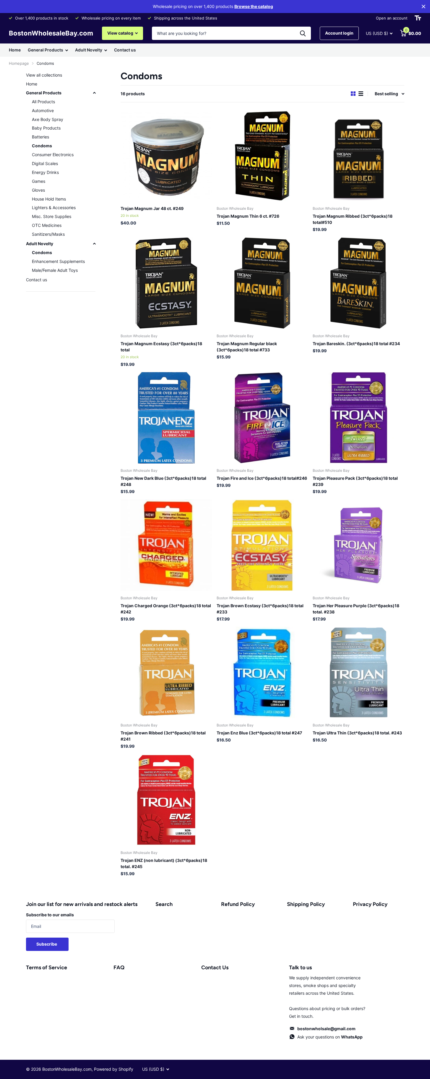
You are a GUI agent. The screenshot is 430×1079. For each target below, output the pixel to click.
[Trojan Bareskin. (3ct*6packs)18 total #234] (358, 283)
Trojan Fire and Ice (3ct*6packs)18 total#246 (262, 478)
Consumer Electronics (53, 154)
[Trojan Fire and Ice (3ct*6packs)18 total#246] (262, 417)
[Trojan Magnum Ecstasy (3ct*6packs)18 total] (166, 283)
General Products (45, 49)
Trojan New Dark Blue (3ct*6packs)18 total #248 (163, 481)
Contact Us (214, 967)
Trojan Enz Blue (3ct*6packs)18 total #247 (259, 732)
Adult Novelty (88, 49)
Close (423, 6)
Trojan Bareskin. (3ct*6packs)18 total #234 (356, 343)
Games (38, 181)
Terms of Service (46, 967)
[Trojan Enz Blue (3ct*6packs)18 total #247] (262, 672)
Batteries (40, 136)
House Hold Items (49, 198)
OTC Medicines (46, 225)
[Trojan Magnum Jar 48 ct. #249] (166, 155)
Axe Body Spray (47, 119)
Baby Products (46, 127)
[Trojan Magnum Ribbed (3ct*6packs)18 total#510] (358, 155)
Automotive (43, 110)
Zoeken (303, 33)
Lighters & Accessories (54, 207)
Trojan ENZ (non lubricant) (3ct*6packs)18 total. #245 (164, 863)
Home (15, 49)
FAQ (118, 967)
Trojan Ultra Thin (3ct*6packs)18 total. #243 (357, 732)
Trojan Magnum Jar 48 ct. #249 (152, 208)
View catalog (120, 32)
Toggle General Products (94, 93)
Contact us (125, 49)
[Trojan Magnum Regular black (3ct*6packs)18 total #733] (262, 283)
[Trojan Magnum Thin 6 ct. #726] (262, 155)
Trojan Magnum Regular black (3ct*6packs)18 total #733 (247, 346)
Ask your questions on (330, 1036)
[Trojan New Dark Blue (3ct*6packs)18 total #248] (166, 417)
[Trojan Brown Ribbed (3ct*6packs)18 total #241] (166, 672)
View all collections (44, 74)
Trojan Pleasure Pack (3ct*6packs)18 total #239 (355, 481)
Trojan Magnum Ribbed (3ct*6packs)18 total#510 (352, 219)
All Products (43, 101)
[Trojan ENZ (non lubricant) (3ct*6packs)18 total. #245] (166, 799)
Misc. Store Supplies (51, 216)
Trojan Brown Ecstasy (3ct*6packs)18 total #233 (260, 608)
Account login (339, 32)
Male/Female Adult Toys (55, 270)
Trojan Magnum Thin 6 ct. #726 (248, 216)
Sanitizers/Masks (48, 234)
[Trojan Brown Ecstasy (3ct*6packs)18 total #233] (262, 545)
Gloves (38, 190)
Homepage (19, 63)
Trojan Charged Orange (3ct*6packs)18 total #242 (166, 608)
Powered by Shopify (113, 1069)
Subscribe (47, 943)
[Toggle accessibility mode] (418, 18)
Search (164, 904)
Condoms (42, 145)
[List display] (360, 93)
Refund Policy (238, 904)
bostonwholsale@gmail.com (326, 1028)
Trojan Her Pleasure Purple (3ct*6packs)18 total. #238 (356, 608)
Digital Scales (45, 163)
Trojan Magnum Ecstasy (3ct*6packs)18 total (161, 346)
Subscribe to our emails (50, 914)
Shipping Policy (306, 904)
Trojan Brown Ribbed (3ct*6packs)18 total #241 (163, 736)
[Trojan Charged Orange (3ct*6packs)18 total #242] (166, 545)
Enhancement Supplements (58, 261)
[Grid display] (353, 93)
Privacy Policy (370, 904)
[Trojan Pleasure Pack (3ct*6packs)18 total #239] (358, 417)
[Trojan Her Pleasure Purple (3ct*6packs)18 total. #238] (358, 545)
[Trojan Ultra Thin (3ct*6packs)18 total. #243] (358, 672)
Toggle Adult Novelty (94, 244)
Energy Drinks (45, 172)
